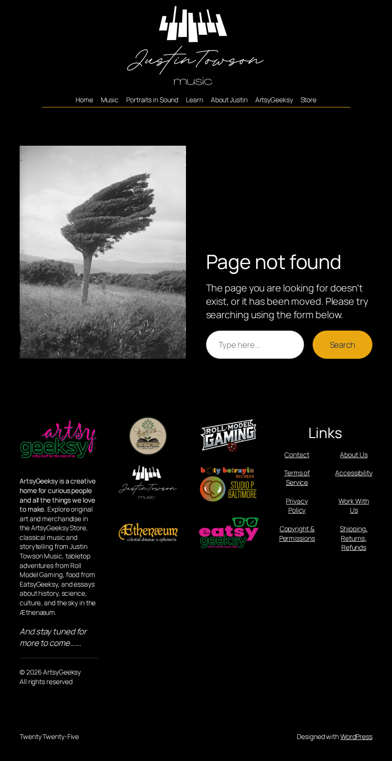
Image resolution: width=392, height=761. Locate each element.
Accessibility (353, 472)
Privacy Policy (296, 505)
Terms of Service (297, 477)
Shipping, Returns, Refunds (353, 538)
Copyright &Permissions (297, 533)
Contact (296, 454)
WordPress (356, 736)
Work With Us (353, 505)
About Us (353, 454)
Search (342, 344)
